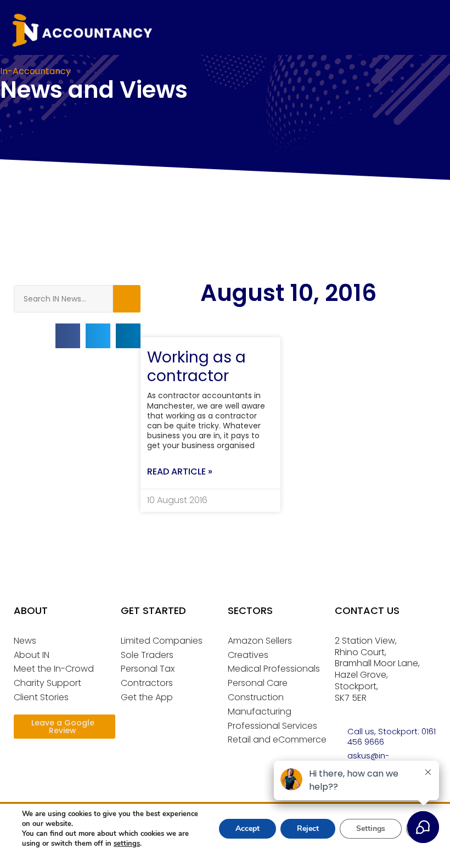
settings (127, 844)
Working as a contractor (196, 367)
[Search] (126, 298)
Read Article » (179, 471)
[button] (67, 335)
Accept (247, 828)
